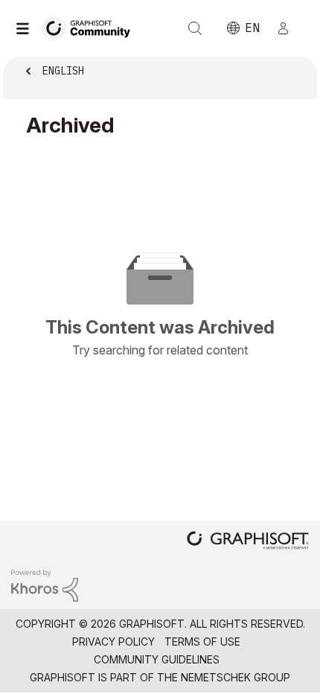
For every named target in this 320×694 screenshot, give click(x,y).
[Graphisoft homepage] (248, 541)
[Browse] (26, 28)
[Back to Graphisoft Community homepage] (91, 27)
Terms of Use (202, 641)
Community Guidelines (157, 659)
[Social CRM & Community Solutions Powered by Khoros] (44, 584)
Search (195, 28)
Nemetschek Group (235, 677)
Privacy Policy (113, 641)
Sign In (289, 28)
